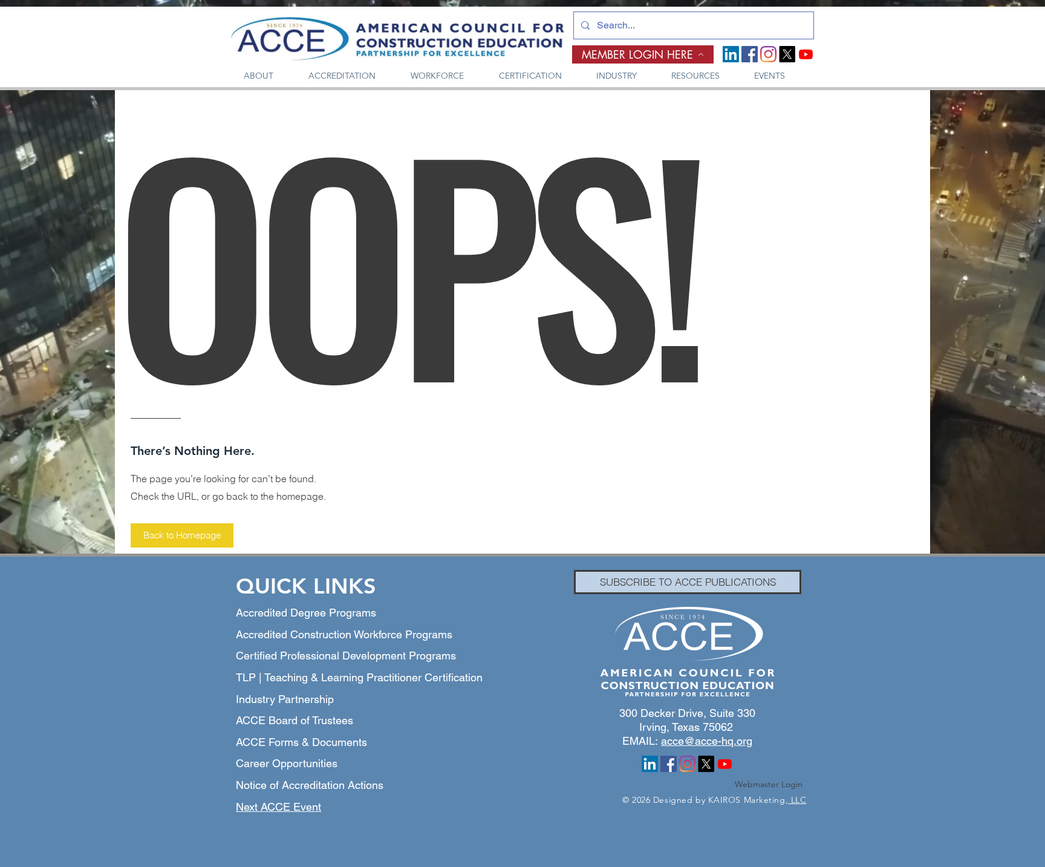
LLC (797, 799)
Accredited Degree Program (303, 612)
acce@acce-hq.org (706, 740)
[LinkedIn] (731, 54)
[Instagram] (768, 54)
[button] (258, 76)
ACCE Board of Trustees (294, 720)
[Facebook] (749, 54)
